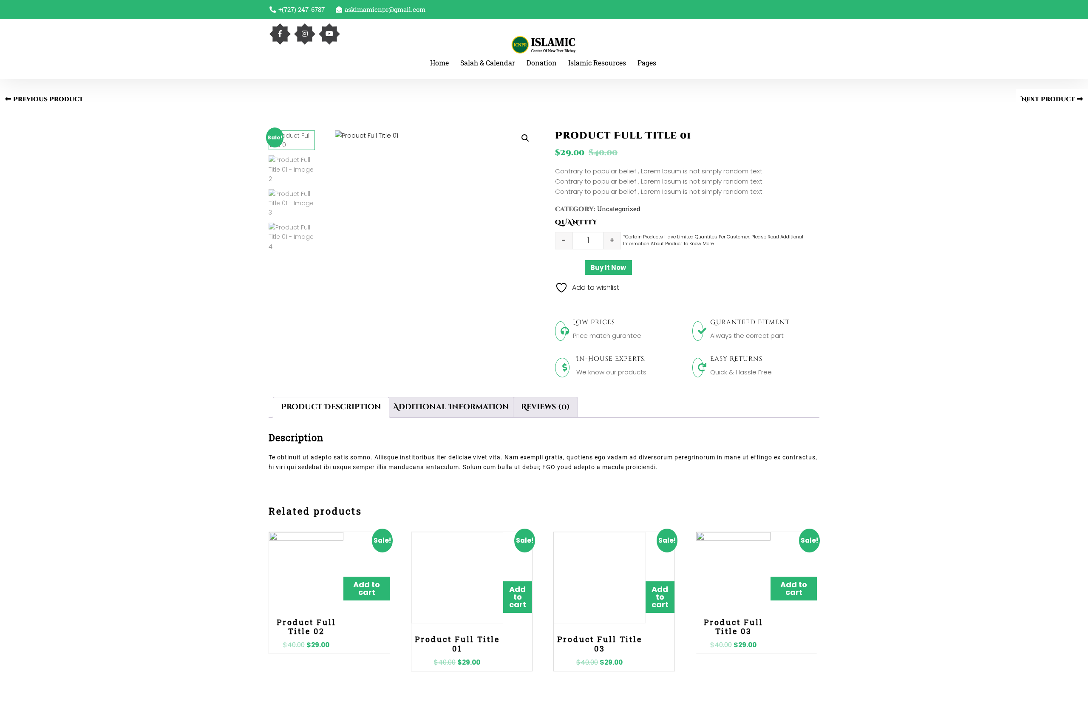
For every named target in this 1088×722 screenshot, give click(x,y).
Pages (647, 62)
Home (439, 62)
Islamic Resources (597, 62)
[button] (525, 138)
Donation (542, 62)
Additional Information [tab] (451, 407)
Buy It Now (608, 267)
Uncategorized (618, 208)
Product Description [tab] (331, 407)
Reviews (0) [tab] (545, 407)
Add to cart (366, 588)
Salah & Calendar (487, 62)
